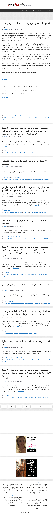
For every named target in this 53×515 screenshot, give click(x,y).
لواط (25, 333)
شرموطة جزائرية (38, 117)
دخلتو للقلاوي (46, 359)
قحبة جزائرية (30, 117)
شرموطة (6, 115)
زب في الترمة (39, 359)
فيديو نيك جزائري (23, 359)
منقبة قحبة (23, 117)
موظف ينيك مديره (8, 333)
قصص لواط (7, 331)
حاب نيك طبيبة (25, 238)
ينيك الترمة (12, 117)
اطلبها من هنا (5, 97)
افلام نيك (37, 482)
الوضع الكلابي (29, 152)
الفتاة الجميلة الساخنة (30, 397)
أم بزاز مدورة (44, 397)
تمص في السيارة (46, 303)
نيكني (13, 179)
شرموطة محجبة (20, 303)
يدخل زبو (18, 117)
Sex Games (49, 10)
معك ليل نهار (12, 482)
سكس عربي (7, 177)
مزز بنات (37, 497)
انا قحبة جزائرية (46, 179)
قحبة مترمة (5, 361)
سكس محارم (7, 150)
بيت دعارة (29, 333)
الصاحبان (38, 397)
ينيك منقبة (6, 117)
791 (27, 406)
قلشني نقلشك (38, 179)
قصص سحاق (7, 210)
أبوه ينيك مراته (44, 274)
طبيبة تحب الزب (17, 238)
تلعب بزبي (37, 238)
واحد (22, 4)
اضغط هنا (4, 79)
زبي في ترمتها (31, 359)
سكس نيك (11, 115)
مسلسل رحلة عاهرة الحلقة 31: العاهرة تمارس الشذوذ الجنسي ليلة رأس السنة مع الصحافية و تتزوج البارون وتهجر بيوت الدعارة (25, 190)
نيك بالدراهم (18, 179)
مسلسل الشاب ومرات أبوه (10, 152)
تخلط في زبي (44, 238)
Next (41, 406)
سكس (20, 177)
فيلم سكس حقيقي (25, 274)
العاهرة (31, 212)
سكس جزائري (18, 115)
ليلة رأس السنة (21, 152)
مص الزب (6, 303)
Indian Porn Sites (40, 10)
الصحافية (36, 212)
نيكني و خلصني (7, 179)
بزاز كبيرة (6, 395)
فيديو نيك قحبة (14, 359)
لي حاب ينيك (31, 179)
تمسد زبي (32, 238)
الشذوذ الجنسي (42, 212)
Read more (5, 146)
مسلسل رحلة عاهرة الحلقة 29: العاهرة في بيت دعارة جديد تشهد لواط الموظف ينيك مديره (26, 312)
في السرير (33, 274)
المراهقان (22, 397)
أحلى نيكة (35, 152)
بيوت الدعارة (26, 212)
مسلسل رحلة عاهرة (9, 212)
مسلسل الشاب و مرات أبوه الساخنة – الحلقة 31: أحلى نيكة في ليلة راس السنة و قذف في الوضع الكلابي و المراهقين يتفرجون (25, 130)
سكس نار (6, 236)
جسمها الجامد (15, 397)
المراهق (38, 274)
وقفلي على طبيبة (8, 238)
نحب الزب (24, 179)
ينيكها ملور (4, 119)
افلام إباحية (12, 495)
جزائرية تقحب (37, 303)
